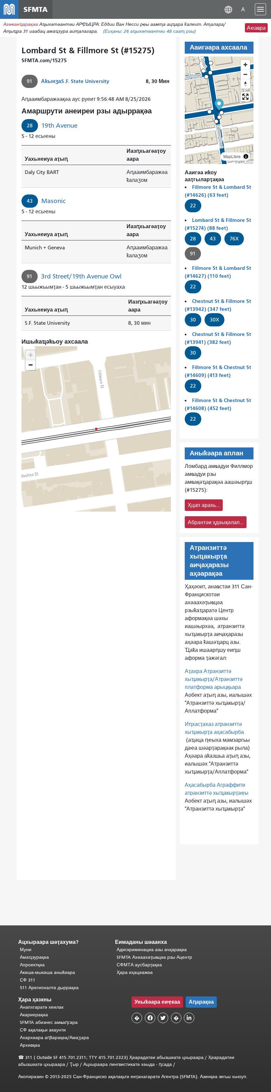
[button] (228, 9)
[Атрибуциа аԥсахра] (246, 156)
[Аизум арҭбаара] (245, 64)
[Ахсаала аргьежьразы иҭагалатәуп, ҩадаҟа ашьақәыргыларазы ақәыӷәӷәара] (245, 84)
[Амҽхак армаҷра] (245, 74)
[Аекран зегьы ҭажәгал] (245, 97)
